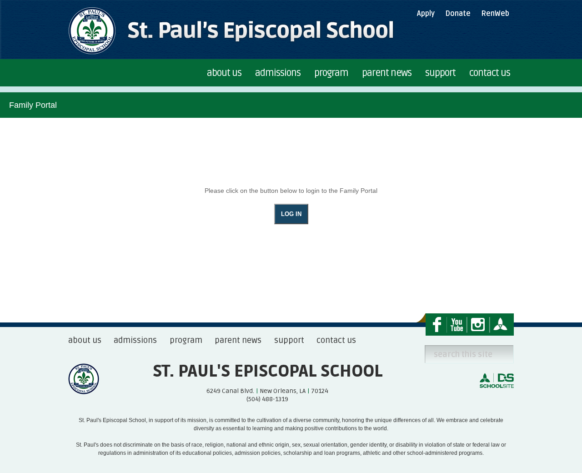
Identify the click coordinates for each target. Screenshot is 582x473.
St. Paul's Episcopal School (267, 372)
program (186, 340)
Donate (458, 13)
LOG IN (291, 214)
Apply (426, 13)
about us (84, 340)
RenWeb (495, 13)
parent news (238, 340)
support (289, 340)
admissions (135, 340)
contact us (336, 340)
